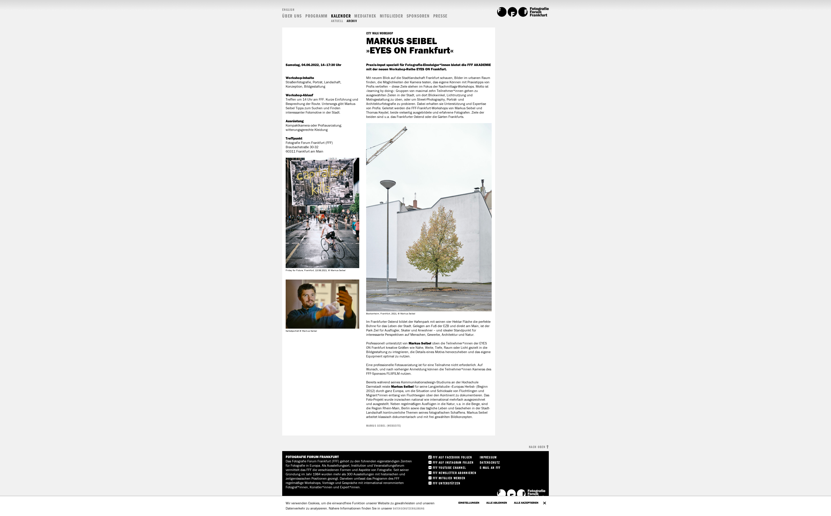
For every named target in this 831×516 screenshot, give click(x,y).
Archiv (352, 21)
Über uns (292, 16)
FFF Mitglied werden (449, 478)
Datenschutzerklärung (409, 508)
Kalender (341, 16)
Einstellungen (468, 502)
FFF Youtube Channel (449, 467)
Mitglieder (391, 16)
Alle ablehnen (496, 502)
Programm (316, 16)
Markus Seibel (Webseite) (383, 426)
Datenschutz (490, 462)
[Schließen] (544, 501)
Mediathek (365, 16)
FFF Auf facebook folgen (452, 457)
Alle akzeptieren (526, 502)
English (288, 9)
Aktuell (337, 21)
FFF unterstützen (446, 483)
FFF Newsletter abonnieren (454, 473)
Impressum (488, 457)
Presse (440, 16)
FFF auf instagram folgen (453, 462)
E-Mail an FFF (490, 467)
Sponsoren (418, 16)
